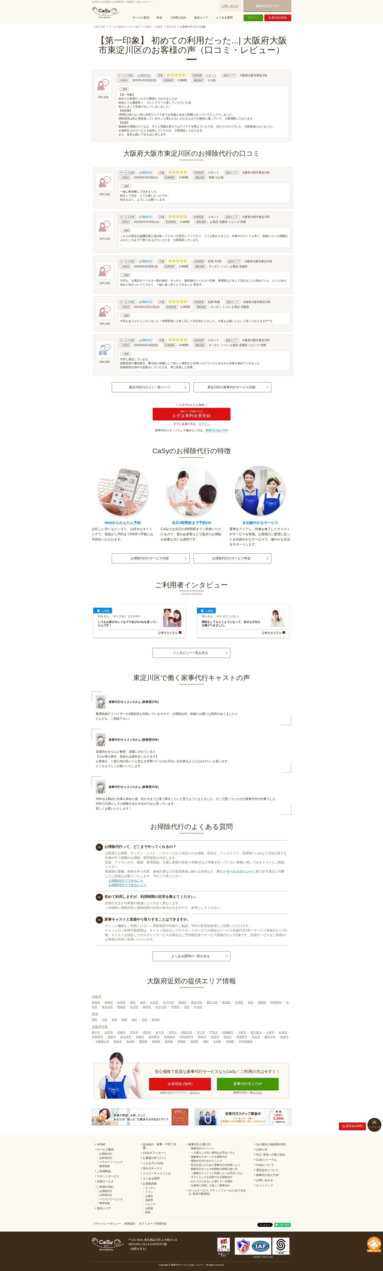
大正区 (154, 1002)
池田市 (111, 1036)
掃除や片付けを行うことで (206, 1160)
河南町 (230, 1041)
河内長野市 (186, 1036)
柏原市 (227, 1036)
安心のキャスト (152, 1168)
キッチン (150, 1187)
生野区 (239, 1002)
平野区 (175, 1007)
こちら (258, 1092)
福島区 (109, 1002)
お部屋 (149, 1208)
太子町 (217, 1041)
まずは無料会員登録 (191, 414)
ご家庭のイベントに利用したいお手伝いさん (217, 1173)
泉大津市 (125, 1036)
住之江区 (161, 1007)
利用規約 (129, 1223)
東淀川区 (171, 26)
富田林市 (169, 1036)
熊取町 (182, 1041)
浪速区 (182, 1002)
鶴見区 (147, 1007)
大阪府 (147, 26)
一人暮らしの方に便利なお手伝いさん (213, 1152)
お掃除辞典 (150, 1183)
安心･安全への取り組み (270, 1154)
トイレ (149, 1191)
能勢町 (156, 1041)
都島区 (96, 1002)
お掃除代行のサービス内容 (149, 558)
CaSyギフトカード (154, 1152)
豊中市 (96, 1032)
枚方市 (160, 1032)
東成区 (226, 1002)
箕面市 (215, 1036)
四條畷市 (227, 1032)
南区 (134, 1019)
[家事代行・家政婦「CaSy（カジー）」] (107, 12)
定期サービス (105, 1181)
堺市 (95, 1014)
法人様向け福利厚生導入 (271, 1144)
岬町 (206, 1041)
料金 (159, 17)
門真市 (213, 1032)
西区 (133, 1002)
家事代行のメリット (202, 1148)
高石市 (256, 1036)
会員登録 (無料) (180, 1084)
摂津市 (147, 1032)
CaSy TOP (99, 26)
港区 (143, 1002)
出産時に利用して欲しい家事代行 (210, 1185)
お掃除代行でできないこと (128, 885)
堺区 (94, 1019)
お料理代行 (105, 1158)
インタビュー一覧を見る (190, 653)
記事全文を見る (168, 632)
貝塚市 (140, 1036)
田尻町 (194, 1041)
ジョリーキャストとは (157, 1173)
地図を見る (138, 1248)
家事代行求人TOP (216, 430)
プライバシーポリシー (107, 1223)
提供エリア (201, 17)
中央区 (198, 1007)
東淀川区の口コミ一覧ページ (149, 387)
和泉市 (202, 1036)
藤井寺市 (270, 1036)
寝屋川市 (186, 1032)
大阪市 (159, 26)
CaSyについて (265, 1164)
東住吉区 (107, 1007)
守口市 (201, 1032)
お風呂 (149, 1196)
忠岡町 (169, 1041)
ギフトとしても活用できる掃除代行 (211, 1177)
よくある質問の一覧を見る (190, 956)
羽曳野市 (241, 1036)
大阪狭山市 (102, 1041)
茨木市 (134, 1032)
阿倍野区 (276, 1002)
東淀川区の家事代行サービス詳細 (231, 387)
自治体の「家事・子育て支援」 (159, 1146)
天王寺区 (168, 1002)
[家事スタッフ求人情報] (243, 1117)
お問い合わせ (230, 6)
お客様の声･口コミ (155, 1157)
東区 (114, 1019)
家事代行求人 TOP (267, 6)
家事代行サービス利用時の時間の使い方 (214, 1168)
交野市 (172, 1032)
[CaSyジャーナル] (140, 1117)
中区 (104, 1019)
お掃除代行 (144, 75)
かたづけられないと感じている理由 (211, 1181)
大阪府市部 (100, 1026)
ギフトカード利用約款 (153, 1223)
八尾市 (270, 1032)
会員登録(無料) (277, 17)
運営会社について (267, 1170)
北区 (187, 1007)
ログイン (253, 17)
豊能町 (143, 1041)
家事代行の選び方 (200, 1144)
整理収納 (104, 1166)
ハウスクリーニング (111, 1161)
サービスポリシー (239, 871)
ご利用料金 (104, 1171)
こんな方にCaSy (153, 1163)
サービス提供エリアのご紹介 (124, 26)
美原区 (156, 1019)
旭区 (250, 1002)
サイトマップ (264, 1185)
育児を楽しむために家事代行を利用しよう (215, 1164)
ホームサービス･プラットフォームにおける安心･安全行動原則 (217, 1192)
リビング (150, 1204)
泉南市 (284, 1036)
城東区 (262, 1002)
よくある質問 (224, 17)
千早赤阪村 (246, 1041)
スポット (211, 75)
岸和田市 (97, 1036)
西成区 (121, 1007)
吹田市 (109, 1032)
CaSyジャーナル (266, 1159)
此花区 (121, 1002)
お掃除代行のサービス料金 (231, 558)
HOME (101, 1144)
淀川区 (134, 1007)
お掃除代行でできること (126, 880)
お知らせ (261, 1149)
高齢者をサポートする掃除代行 (209, 1156)
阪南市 (118, 1041)
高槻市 (121, 1032)
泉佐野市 (154, 1036)
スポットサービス (108, 1176)
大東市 (242, 1032)
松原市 (283, 1032)
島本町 (130, 1041)
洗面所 (149, 1200)
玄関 (147, 1212)
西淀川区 (196, 1002)
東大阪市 (256, 1032)
